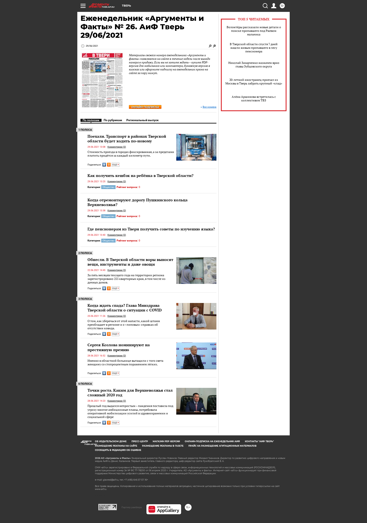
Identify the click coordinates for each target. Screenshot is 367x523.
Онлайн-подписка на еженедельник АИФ (212, 441)
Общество (108, 187)
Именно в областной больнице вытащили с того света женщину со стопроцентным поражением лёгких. (125, 362)
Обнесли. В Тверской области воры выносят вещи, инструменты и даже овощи (130, 262)
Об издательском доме (111, 441)
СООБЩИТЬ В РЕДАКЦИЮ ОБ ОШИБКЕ (118, 450)
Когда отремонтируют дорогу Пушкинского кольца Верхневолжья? (138, 202)
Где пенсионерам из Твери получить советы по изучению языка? (151, 228)
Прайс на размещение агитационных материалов (222, 445)
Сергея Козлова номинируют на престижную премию (119, 347)
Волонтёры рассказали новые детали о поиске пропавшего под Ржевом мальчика (254, 30)
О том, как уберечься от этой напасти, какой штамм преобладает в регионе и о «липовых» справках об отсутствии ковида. (124, 324)
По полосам (91, 120)
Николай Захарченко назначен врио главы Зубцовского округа (253, 64)
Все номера (209, 107)
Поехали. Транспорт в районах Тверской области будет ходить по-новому (127, 138)
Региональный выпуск (142, 120)
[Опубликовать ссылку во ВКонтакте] (104, 165)
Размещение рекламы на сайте (116, 445)
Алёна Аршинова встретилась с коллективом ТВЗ (254, 98)
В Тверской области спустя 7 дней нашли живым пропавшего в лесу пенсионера (254, 47)
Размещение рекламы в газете (163, 445)
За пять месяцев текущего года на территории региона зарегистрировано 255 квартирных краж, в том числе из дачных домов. (126, 278)
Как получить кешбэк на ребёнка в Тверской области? (140, 175)
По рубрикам (113, 120)
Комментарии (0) (116, 147)
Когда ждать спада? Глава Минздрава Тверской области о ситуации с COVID (125, 308)
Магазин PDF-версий (166, 441)
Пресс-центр (139, 441)
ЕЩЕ (115, 164)
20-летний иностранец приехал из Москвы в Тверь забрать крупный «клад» (253, 81)
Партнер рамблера (131, 507)
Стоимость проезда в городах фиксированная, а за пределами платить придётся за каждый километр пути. (131, 153)
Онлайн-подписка (145, 107)
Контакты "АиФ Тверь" (259, 441)
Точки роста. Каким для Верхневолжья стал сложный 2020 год (130, 392)
